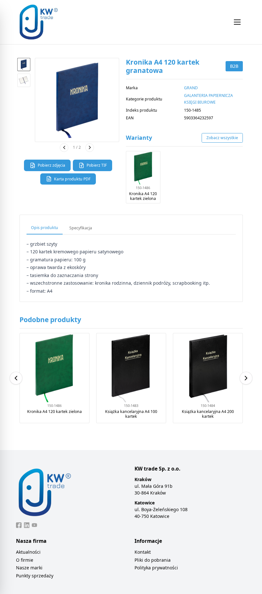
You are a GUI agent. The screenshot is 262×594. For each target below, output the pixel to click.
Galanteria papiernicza (208, 95)
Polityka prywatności (156, 568)
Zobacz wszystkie (222, 137)
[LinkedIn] (27, 525)
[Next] (246, 378)
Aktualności (28, 552)
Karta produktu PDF (72, 179)
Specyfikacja (80, 228)
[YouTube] (34, 525)
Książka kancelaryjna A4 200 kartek (208, 414)
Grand (191, 88)
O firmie (24, 560)
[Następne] (89, 147)
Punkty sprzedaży (34, 576)
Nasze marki (29, 568)
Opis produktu (44, 227)
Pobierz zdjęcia (51, 165)
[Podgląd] (77, 100)
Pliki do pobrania (153, 560)
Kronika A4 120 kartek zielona (143, 196)
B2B (234, 66)
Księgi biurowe (200, 102)
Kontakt (143, 552)
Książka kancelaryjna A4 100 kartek (131, 414)
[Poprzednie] (64, 147)
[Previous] (16, 378)
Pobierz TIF (97, 165)
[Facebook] (19, 525)
